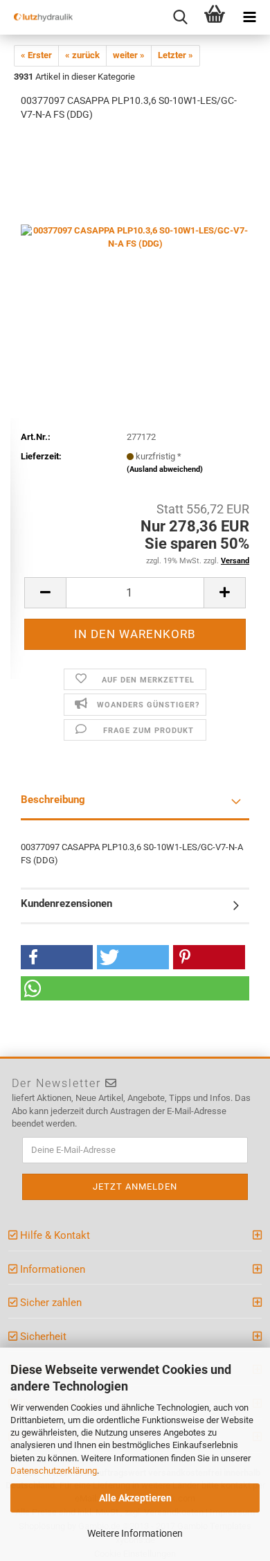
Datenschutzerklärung (53, 1470)
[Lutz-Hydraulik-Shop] (38, 17)
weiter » (129, 55)
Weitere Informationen (135, 1533)
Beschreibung (53, 799)
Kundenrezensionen (66, 903)
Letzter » (175, 55)
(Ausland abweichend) (165, 469)
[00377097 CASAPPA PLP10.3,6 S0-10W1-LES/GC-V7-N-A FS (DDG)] (135, 236)
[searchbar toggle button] (180, 17)
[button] (57, 957)
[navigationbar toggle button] (249, 17)
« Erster (36, 55)
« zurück (82, 55)
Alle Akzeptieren (135, 1497)
